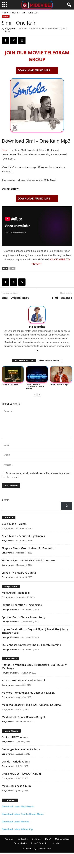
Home (5, 12)
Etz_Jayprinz (10, 28)
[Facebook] (5, 40)
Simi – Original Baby (15, 297)
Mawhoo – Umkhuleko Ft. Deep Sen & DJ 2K (28, 692)
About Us (9, 838)
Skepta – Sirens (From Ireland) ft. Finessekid (28, 548)
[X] (13, 40)
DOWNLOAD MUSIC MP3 (34, 70)
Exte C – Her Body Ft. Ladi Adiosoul (23, 680)
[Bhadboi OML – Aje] (61, 374)
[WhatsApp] (22, 40)
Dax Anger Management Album (21, 749)
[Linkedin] (37, 351)
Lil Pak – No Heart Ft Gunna (19, 572)
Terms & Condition (39, 843)
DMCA (48, 838)
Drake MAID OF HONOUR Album (21, 773)
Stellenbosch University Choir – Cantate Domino (31, 645)
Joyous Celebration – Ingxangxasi (22, 605)
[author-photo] (37, 314)
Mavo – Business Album (16, 786)
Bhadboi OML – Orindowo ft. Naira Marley (35, 386)
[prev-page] (35, 394)
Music (15, 12)
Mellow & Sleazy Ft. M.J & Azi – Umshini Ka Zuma (31, 705)
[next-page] (39, 394)
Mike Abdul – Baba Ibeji (16, 592)
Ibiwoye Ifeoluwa (10, 609)
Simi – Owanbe (62, 297)
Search (5, 499)
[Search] (66, 506)
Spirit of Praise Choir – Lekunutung (23, 617)
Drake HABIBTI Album (15, 737)
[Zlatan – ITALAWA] (13, 374)
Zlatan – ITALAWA (10, 384)
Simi (4, 150)
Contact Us (22, 838)
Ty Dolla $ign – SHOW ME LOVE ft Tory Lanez (29, 560)
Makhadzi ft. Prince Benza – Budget (23, 717)
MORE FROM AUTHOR (48, 360)
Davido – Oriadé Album (16, 761)
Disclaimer (36, 838)
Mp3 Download (62, 838)
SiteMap (56, 843)
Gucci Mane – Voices (14, 523)
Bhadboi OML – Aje (59, 384)
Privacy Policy (20, 843)
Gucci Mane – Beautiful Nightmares (23, 536)
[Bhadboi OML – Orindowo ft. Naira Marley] (37, 374)
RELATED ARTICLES (24, 360)
